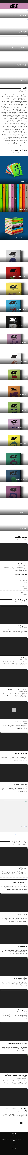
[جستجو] (2, 1)
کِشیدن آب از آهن (23, 580)
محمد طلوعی (25, 565)
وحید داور (26, 659)
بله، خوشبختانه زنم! (23, 592)
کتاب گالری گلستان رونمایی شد (19, 625)
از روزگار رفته (23, 657)
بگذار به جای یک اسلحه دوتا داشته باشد (17, 1043)
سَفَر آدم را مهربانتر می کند (20, 978)
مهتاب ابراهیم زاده (24, 1011)
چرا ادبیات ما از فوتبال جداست (19, 882)
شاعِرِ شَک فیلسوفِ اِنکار (21, 563)
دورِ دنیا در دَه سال (23, 586)
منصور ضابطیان (25, 979)
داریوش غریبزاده (24, 1078)
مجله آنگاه (25, 627)
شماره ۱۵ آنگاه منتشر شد (21, 721)
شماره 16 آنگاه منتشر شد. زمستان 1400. (17, 689)
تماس (10, 1135)
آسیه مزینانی (25, 947)
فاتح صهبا (26, 869)
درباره (14, 1135)
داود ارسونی (25, 723)
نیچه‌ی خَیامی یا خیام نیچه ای (21, 574)
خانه (17, 1135)
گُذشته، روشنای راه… (22, 1010)
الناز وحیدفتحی (25, 1111)
